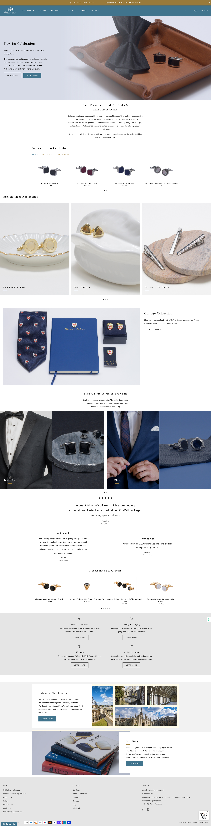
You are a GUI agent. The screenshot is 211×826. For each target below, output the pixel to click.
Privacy (75, 797)
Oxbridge (95, 11)
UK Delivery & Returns (11, 790)
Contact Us (7, 797)
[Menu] (207, 812)
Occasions (82, 11)
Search (204, 11)
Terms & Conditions (80, 794)
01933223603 (147, 794)
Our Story (76, 790)
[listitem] (82, 2)
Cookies (76, 801)
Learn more (79, 665)
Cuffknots (69, 11)
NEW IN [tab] (35, 155)
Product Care (8, 804)
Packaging (7, 808)
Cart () (193, 11)
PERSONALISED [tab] (63, 155)
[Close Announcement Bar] (209, 2)
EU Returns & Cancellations (13, 812)
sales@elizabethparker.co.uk (153, 790)
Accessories (55, 11)
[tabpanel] (105, 176)
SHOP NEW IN (32, 75)
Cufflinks (42, 11)
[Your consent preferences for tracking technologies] (209, 619)
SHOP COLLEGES (154, 329)
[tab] (104, 190)
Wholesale (77, 808)
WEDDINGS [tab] (47, 155)
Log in (184, 11)
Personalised (28, 11)
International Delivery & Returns (15, 794)
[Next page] (179, 170)
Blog (74, 804)
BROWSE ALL (12, 75)
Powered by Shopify (185, 822)
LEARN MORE (79, 637)
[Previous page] (32, 170)
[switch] (204, 817)
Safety (5, 801)
